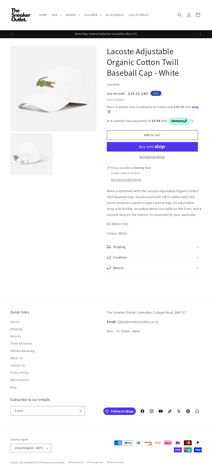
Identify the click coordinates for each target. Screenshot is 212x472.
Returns (15, 336)
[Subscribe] (80, 411)
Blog (13, 387)
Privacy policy (95, 462)
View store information (126, 179)
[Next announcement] (200, 34)
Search (14, 322)
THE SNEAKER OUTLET (31, 462)
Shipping (16, 329)
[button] (56, 15)
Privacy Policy (19, 372)
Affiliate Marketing (22, 351)
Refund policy (19, 380)
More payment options (152, 156)
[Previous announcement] (11, 34)
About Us (16, 358)
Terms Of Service (21, 343)
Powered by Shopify (54, 462)
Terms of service (115, 462)
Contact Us (17, 365)
